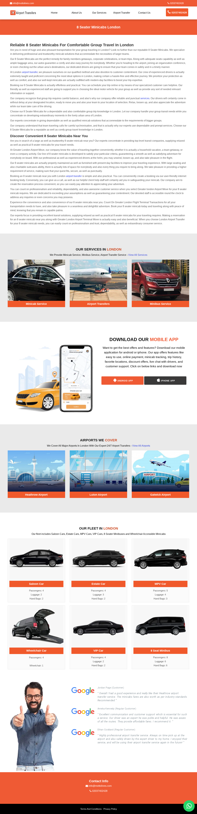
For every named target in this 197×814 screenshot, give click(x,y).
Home (54, 12)
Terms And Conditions (91, 809)
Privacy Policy (110, 809)
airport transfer (30, 72)
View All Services (137, 255)
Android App (125, 381)
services (144, 98)
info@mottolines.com (23, 3)
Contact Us (144, 12)
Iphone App (167, 381)
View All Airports (141, 445)
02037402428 (176, 3)
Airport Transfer (121, 12)
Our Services (99, 12)
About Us (77, 12)
